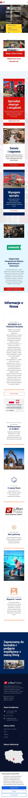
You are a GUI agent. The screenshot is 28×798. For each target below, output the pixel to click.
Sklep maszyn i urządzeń (10, 729)
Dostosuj (14, 791)
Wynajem (6, 734)
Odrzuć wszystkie (14, 795)
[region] (14, 785)
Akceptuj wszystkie (14, 787)
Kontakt (6, 737)
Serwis (5, 732)
